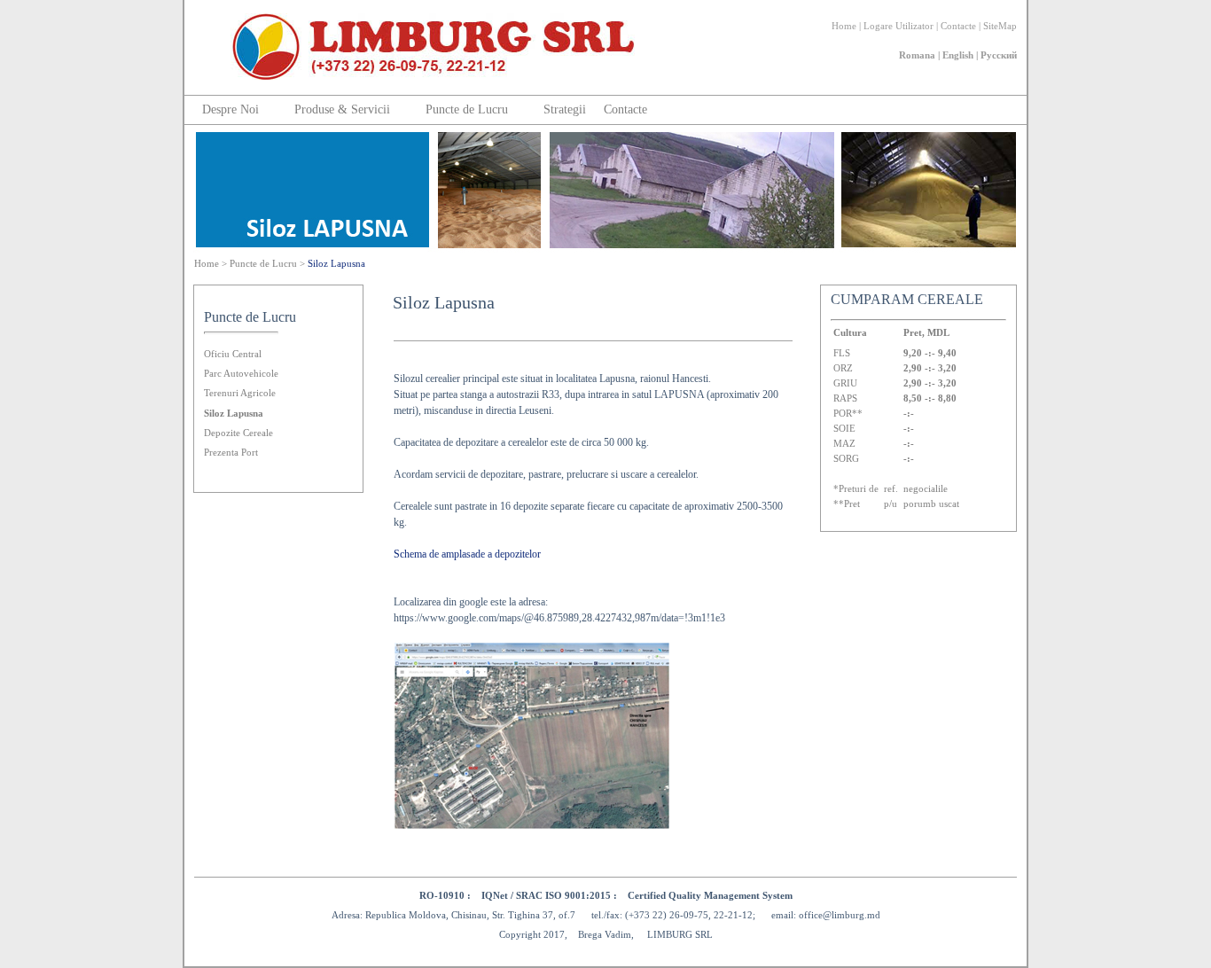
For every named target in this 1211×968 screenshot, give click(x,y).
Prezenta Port (231, 452)
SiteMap (1000, 25)
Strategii (564, 109)
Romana (917, 55)
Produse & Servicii (342, 109)
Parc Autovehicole (241, 373)
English (957, 55)
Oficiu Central (233, 353)
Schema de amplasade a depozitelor (467, 554)
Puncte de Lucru (467, 109)
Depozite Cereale (238, 432)
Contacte (958, 25)
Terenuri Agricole (240, 392)
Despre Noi (230, 109)
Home (844, 25)
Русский (999, 55)
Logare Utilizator (898, 25)
